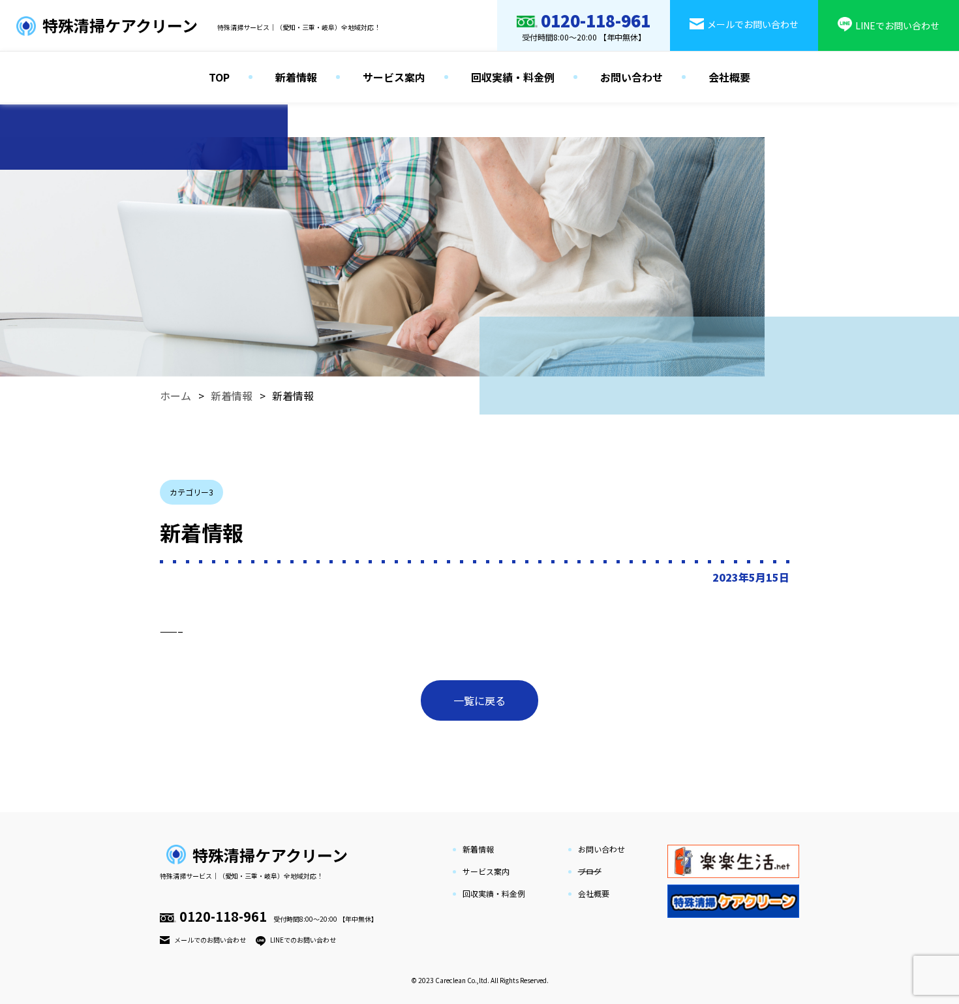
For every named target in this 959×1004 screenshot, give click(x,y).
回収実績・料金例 (513, 77)
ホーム (175, 395)
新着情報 (296, 77)
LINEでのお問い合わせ (303, 940)
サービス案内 (394, 77)
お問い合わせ (631, 77)
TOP (219, 77)
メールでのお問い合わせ (210, 940)
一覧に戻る (479, 700)
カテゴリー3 (191, 491)
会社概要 (729, 77)
